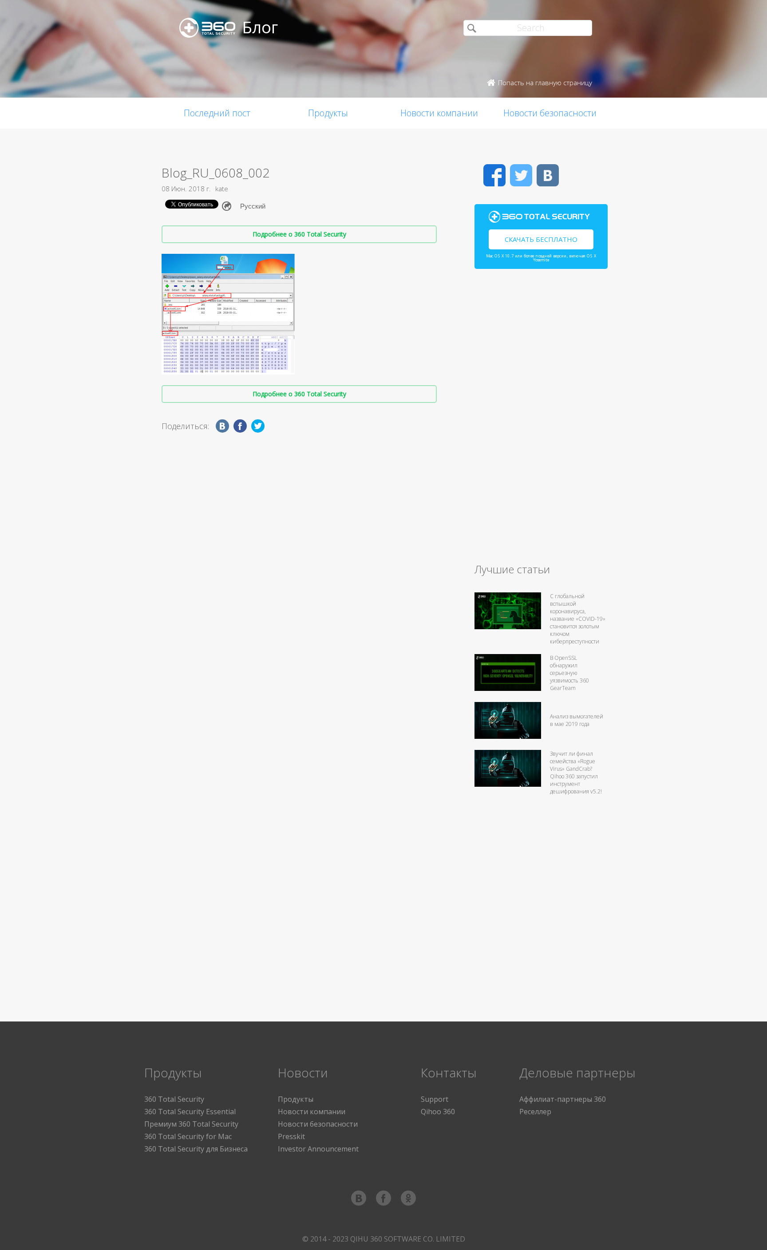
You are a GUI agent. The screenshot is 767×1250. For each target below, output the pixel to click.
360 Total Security (174, 1099)
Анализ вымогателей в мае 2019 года (576, 720)
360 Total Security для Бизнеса (196, 1149)
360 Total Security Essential (190, 1111)
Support (434, 1099)
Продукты (328, 113)
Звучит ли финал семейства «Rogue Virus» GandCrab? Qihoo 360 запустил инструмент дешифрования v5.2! (576, 772)
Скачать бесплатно (541, 239)
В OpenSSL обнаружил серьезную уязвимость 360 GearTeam (569, 673)
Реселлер (535, 1111)
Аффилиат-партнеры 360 (562, 1099)
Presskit (291, 1136)
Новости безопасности (550, 113)
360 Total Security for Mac (188, 1136)
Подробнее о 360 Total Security (299, 234)
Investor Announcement (318, 1149)
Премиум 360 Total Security (191, 1124)
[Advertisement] (541, 420)
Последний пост (217, 113)
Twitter (521, 175)
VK (548, 175)
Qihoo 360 (438, 1111)
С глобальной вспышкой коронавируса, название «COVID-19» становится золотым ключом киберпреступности (577, 618)
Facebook (494, 175)
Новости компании (439, 113)
